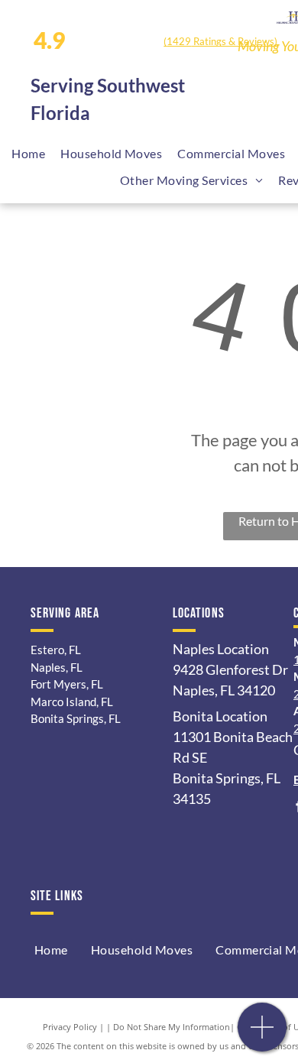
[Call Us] (262, 1035)
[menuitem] (28, 154)
